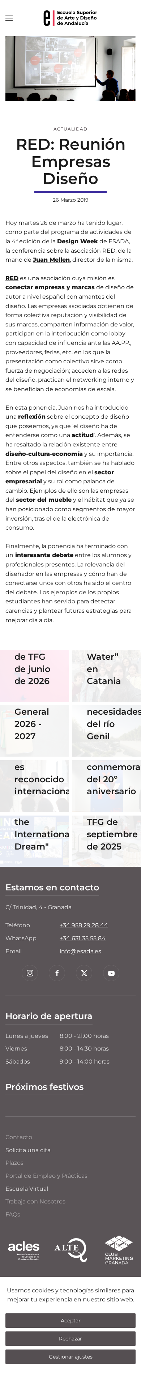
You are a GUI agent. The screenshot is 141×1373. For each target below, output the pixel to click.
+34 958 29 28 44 (84, 925)
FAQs (12, 1214)
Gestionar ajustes (71, 1356)
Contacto (18, 1137)
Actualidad (70, 129)
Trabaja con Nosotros (35, 1201)
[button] (9, 18)
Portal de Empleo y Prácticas (46, 1175)
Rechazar (70, 1338)
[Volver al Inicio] (70, 18)
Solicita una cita (28, 1150)
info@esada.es (80, 951)
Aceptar (71, 1320)
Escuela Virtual (26, 1188)
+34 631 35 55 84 (83, 938)
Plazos (14, 1162)
